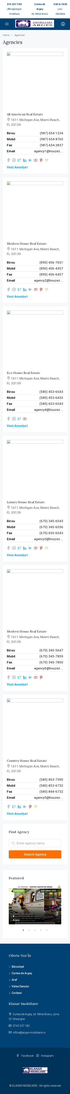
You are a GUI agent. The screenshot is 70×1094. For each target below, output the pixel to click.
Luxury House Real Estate (26, 502)
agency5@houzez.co (48, 797)
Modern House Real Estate (27, 243)
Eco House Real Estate (23, 373)
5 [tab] (49, 932)
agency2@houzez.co (48, 280)
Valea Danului (20, 986)
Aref (14, 979)
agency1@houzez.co (48, 151)
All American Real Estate (25, 114)
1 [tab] (25, 932)
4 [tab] (43, 932)
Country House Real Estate (27, 761)
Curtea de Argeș (22, 973)
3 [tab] (37, 932)
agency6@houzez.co (48, 668)
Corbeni (17, 992)
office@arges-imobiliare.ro (29, 1032)
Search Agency (35, 854)
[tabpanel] (35, 904)
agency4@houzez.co (48, 410)
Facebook (27, 1055)
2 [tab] (31, 932)
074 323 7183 (14, 4)
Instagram (47, 1055)
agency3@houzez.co (48, 539)
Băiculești (18, 966)
